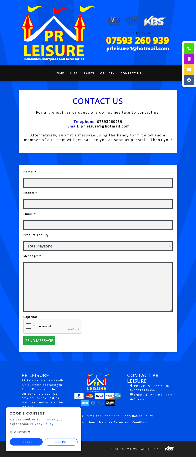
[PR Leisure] (58, 32)
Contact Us (131, 73)
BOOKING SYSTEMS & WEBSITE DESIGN (138, 449)
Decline (61, 442)
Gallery (107, 73)
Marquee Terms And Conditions (124, 422)
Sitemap (140, 399)
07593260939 (144, 390)
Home (61, 74)
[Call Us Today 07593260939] (137, 40)
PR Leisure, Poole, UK (151, 386)
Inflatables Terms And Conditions (93, 416)
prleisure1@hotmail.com (153, 395)
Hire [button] (74, 73)
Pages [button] (89, 73)
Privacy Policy (42, 424)
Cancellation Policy (138, 416)
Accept (26, 442)
